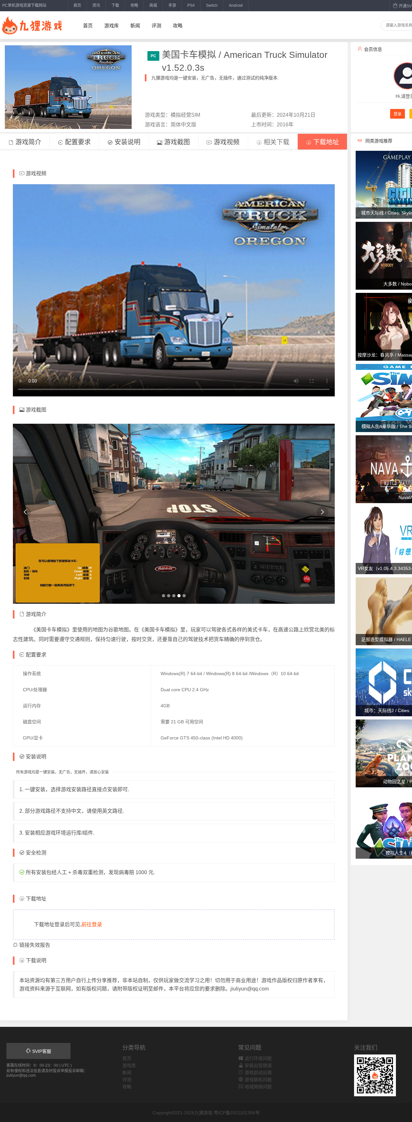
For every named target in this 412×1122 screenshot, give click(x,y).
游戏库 (111, 25)
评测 (156, 25)
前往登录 (91, 924)
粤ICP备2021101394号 (237, 1112)
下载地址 (325, 142)
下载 (115, 5)
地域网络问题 (257, 1086)
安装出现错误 (257, 1065)
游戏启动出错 (257, 1072)
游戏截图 (176, 142)
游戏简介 (27, 142)
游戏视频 (225, 142)
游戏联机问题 (257, 1079)
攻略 (134, 5)
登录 (397, 114)
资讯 (96, 5)
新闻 (135, 25)
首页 (77, 5)
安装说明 (126, 142)
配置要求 (77, 142)
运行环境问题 (257, 1058)
